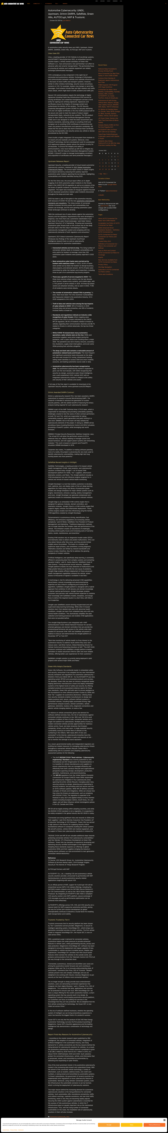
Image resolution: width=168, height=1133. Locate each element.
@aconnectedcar (111, 191)
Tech (56, 3)
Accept (109, 1125)
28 (106, 169)
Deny (131, 1125)
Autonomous (48, 3)
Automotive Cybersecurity (58, 1116)
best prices (104, 206)
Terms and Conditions (105, 274)
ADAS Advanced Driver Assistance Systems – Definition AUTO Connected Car (108, 230)
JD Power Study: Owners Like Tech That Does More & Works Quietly (108, 120)
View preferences (154, 1125)
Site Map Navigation (105, 267)
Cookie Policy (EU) (104, 241)
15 (109, 163)
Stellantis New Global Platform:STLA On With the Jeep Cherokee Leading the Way (109, 143)
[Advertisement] (109, 35)
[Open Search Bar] (166, 3)
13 (102, 163)
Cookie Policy (6, 1129)
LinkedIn (101, 195)
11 (118, 160)
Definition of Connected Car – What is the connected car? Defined (108, 246)
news (67, 1116)
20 (103, 166)
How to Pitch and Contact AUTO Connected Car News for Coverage (108, 253)
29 (109, 169)
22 (109, 166)
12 (99, 163)
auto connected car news (14, 3)
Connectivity (36, 3)
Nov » (105, 174)
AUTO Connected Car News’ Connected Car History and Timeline (107, 237)
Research (65, 3)
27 (103, 169)
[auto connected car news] (2, 3)
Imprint (100, 257)
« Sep (100, 174)
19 (99, 166)
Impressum (21, 1129)
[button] (164, 1120)
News (28, 3)
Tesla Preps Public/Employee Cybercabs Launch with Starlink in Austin (108, 136)
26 (100, 169)
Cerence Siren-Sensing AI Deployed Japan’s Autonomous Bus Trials (108, 80)
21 (105, 166)
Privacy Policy (13, 1129)
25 (118, 166)
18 (118, 163)
